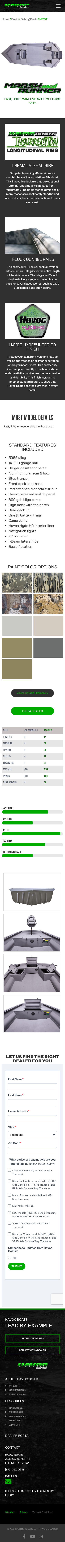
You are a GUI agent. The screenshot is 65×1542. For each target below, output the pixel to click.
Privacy (24, 1512)
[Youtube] (33, 1536)
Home (5, 19)
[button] (58, 6)
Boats (15, 19)
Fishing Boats (28, 19)
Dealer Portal (17, 1435)
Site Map (9, 1512)
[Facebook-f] (24, 1536)
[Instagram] (41, 1536)
